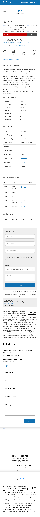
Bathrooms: (8, 214)
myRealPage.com (23, 479)
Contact (35, 2)
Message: (8, 405)
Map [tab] (17, 59)
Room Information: (11, 177)
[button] (23, 2)
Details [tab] (5, 59)
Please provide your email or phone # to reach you (18, 258)
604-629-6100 (24, 2)
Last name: (9, 380)
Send (20, 285)
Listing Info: (8, 126)
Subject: (7, 265)
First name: (9, 372)
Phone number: (11, 396)
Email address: (10, 388)
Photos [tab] (11, 59)
